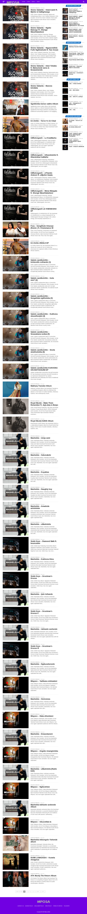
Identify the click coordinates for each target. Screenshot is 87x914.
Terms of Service (57, 905)
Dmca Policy (48, 905)
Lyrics (28, 1)
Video (38, 1)
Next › (38, 891)
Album (23, 1)
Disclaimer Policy (39, 905)
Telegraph (66, 905)
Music (33, 1)
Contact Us (21, 905)
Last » (43, 891)
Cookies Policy (29, 905)
